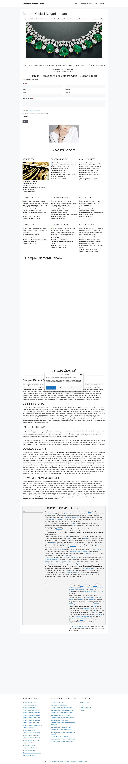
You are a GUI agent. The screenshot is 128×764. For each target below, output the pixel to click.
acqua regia (89, 597)
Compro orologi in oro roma (31, 740)
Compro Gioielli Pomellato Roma (32, 725)
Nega (61, 387)
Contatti (102, 3)
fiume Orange (97, 549)
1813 (83, 568)
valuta (92, 618)
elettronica (72, 618)
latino (81, 586)
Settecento (50, 557)
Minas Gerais (62, 544)
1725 (51, 561)
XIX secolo (80, 565)
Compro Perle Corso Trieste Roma (61, 729)
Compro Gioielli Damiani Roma (32, 717)
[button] (81, 374)
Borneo (74, 557)
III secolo (72, 523)
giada (69, 538)
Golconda (59, 529)
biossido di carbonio (71, 572)
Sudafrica (62, 549)
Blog (96, 3)
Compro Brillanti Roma (29, 705)
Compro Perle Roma (28, 743)
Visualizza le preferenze (74, 387)
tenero (101, 588)
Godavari (72, 514)
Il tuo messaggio (28, 98)
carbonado (73, 546)
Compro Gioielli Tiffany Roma (31, 732)
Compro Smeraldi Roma (30, 748)
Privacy (82, 705)
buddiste (51, 519)
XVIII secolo (52, 542)
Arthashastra (75, 517)
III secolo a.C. (88, 538)
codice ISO (83, 618)
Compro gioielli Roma (29, 730)
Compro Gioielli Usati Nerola (59, 720)
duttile (76, 589)
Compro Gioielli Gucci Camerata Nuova (62, 710)
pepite (71, 603)
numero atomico (91, 584)
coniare (94, 606)
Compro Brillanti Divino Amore (60, 736)
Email (24, 92)
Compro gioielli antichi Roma (31, 710)
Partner (82, 710)
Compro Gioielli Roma (29, 727)
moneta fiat (86, 608)
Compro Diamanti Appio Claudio (60, 715)
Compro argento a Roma (30, 702)
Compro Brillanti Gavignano (59, 705)
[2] (94, 610)
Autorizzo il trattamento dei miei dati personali (36, 113)
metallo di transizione (92, 588)
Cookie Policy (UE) (85, 707)
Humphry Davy (89, 568)
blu (96, 591)
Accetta (51, 387)
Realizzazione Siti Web (57, 761)
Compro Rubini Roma (29, 745)
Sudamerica (97, 544)
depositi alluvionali (50, 514)
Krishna (66, 514)
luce (102, 591)
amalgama (92, 599)
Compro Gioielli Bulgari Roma (31, 712)
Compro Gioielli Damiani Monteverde (62, 741)
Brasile (47, 561)
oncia (81, 620)
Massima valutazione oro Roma (32, 753)
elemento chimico (79, 584)
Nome (24, 89)
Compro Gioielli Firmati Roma (31, 720)
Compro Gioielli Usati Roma (31, 735)
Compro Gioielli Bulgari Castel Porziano (62, 717)
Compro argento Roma (86, 3)
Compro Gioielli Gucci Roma (31, 722)
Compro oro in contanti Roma (31, 738)
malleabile (82, 589)
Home (75, 3)
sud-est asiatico (52, 559)
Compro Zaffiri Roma (29, 750)
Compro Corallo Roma (29, 707)
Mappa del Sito (84, 702)
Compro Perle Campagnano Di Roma (62, 712)
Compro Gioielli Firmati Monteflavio (61, 707)
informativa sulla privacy (34, 110)
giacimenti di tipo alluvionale (78, 551)
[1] (88, 515)
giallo (92, 589)
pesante (71, 589)
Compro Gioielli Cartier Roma (31, 715)
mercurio (80, 599)
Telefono (68, 92)
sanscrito (67, 517)
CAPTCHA (25, 116)
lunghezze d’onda (87, 591)
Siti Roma (67, 761)
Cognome (67, 89)
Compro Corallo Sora (57, 702)
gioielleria (80, 616)
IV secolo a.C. (61, 519)
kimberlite (68, 555)
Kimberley (89, 553)
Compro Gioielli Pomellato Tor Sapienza (63, 739)
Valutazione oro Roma (29, 755)
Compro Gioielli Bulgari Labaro (78, 626)
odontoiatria (87, 616)
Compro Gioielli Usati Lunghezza (61, 727)
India (89, 512)
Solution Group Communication (79, 761)
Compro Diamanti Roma (33, 4)
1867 (69, 561)
